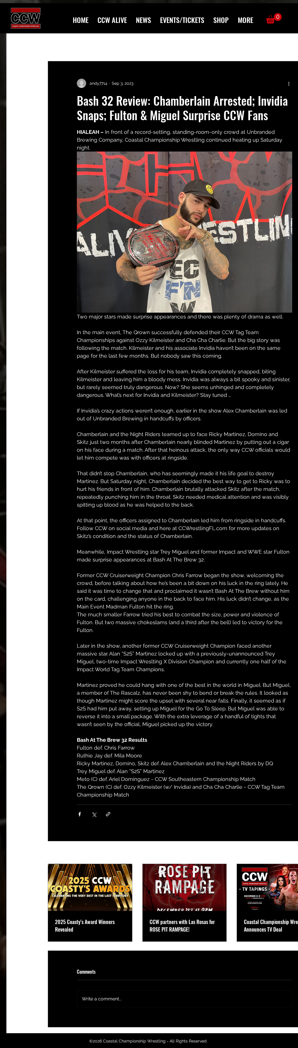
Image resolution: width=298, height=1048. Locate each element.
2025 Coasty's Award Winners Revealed (85, 925)
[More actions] (288, 83)
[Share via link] (108, 814)
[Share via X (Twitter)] (94, 814)
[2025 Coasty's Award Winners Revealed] (90, 887)
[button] (245, 20)
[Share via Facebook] (79, 814)
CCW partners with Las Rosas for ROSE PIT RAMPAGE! (182, 925)
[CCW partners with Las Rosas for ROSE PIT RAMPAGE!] (185, 887)
